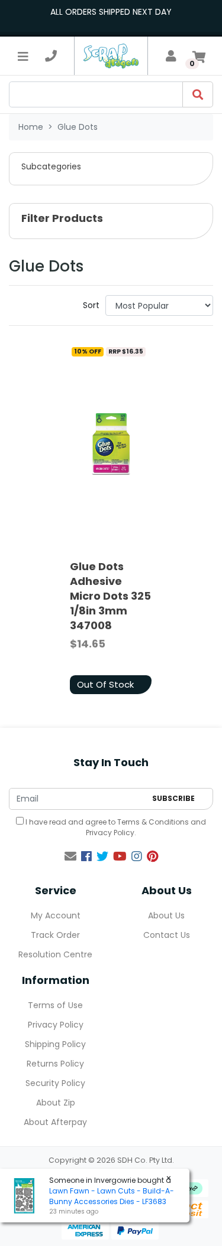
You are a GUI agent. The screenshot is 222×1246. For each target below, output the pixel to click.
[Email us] (70, 856)
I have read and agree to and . (115, 827)
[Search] (197, 94)
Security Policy (55, 1083)
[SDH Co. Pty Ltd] (111, 56)
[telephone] (51, 56)
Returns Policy (55, 1064)
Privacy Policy (110, 833)
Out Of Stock (105, 684)
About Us (166, 915)
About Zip (55, 1102)
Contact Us (166, 935)
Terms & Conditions (153, 822)
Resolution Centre (55, 954)
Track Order (55, 935)
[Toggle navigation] (23, 56)
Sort (91, 305)
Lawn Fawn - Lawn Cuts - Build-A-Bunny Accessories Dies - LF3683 (111, 1196)
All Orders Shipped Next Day (111, 12)
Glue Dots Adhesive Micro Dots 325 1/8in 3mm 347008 (110, 596)
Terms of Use (55, 1005)
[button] (111, 169)
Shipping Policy (55, 1044)
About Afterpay (55, 1122)
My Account (56, 915)
